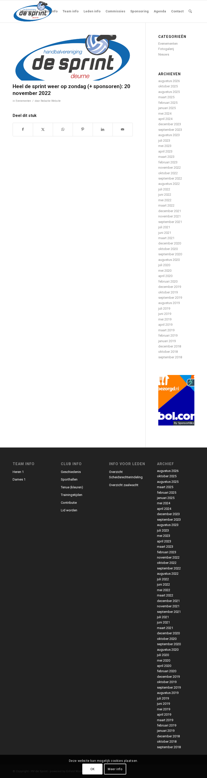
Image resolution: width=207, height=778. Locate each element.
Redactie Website (51, 101)
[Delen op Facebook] (23, 129)
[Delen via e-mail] (123, 129)
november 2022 (169, 167)
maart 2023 (166, 157)
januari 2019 (167, 341)
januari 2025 (167, 108)
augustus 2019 (169, 303)
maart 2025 (166, 97)
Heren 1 (18, 472)
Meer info (115, 769)
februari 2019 (167, 335)
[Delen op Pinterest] (83, 129)
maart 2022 (166, 205)
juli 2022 (164, 189)
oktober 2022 (168, 173)
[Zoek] (190, 11)
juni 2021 (164, 233)
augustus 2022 (169, 184)
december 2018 (169, 346)
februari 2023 (167, 162)
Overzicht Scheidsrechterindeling (126, 474)
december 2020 (169, 243)
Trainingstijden (71, 495)
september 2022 (170, 178)
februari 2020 (167, 281)
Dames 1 (19, 479)
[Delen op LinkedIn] (103, 129)
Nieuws (163, 54)
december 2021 (169, 211)
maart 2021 (166, 238)
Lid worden (69, 510)
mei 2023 (164, 146)
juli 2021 (164, 227)
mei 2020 (164, 270)
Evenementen (23, 101)
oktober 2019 (168, 292)
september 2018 (170, 357)
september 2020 (170, 254)
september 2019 (170, 297)
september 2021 (170, 222)
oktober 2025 (168, 86)
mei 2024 (164, 113)
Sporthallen (69, 479)
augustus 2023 (169, 135)
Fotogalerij (166, 49)
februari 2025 (167, 103)
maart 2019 (166, 330)
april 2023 (165, 151)
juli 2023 (164, 140)
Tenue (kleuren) (72, 487)
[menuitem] (29, 11)
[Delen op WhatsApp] (63, 129)
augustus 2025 (169, 92)
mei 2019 (164, 319)
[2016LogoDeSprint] (73, 58)
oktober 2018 (168, 352)
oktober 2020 (168, 249)
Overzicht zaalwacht (123, 485)
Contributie (69, 503)
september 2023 (170, 130)
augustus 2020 (169, 260)
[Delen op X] (43, 129)
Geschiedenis (71, 472)
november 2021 (169, 216)
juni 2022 (164, 194)
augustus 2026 (169, 81)
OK (92, 769)
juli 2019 (164, 308)
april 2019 (165, 325)
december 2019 (169, 287)
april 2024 (165, 119)
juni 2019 (164, 314)
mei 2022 (164, 200)
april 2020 (165, 276)
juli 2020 (164, 265)
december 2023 (169, 124)
